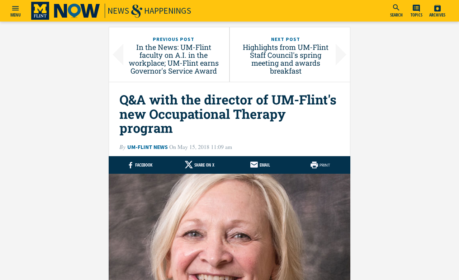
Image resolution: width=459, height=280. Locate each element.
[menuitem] (396, 10)
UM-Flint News (147, 147)
